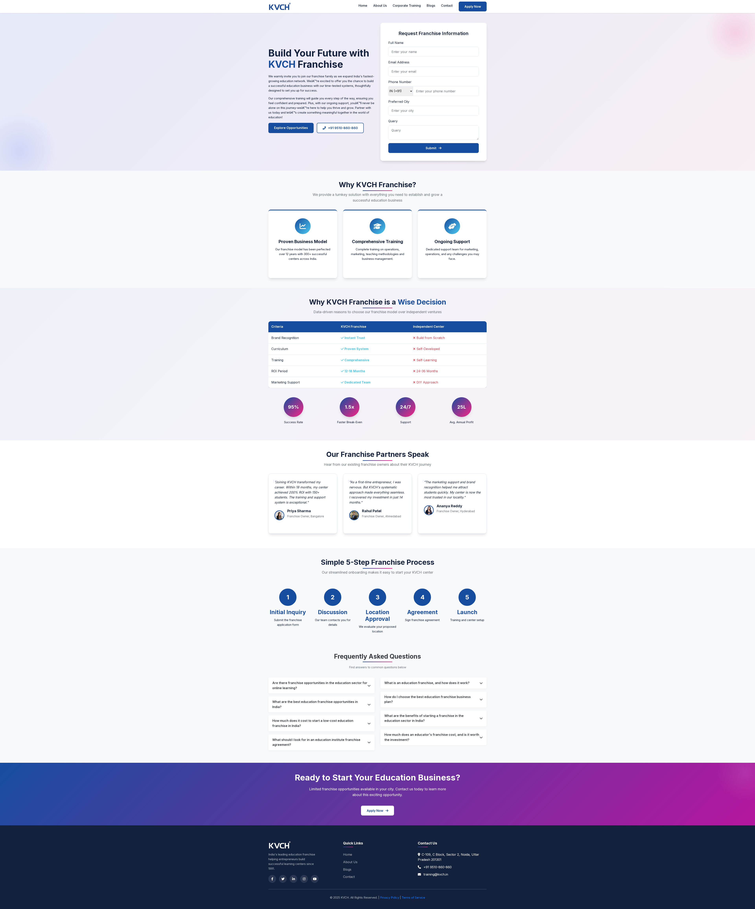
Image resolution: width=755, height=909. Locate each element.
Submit (431, 148)
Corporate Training (407, 5)
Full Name (395, 43)
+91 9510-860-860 (342, 128)
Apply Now (472, 6)
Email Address (398, 62)
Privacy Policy (389, 897)
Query (393, 121)
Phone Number (400, 82)
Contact (447, 5)
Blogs (431, 5)
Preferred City (398, 102)
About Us (380, 5)
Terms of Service (413, 897)
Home (362, 5)
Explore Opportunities (291, 128)
